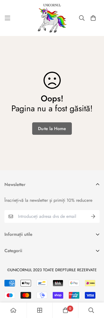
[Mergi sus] (94, 288)
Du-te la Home (52, 128)
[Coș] (93, 18)
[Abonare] (93, 216)
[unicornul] (52, 18)
